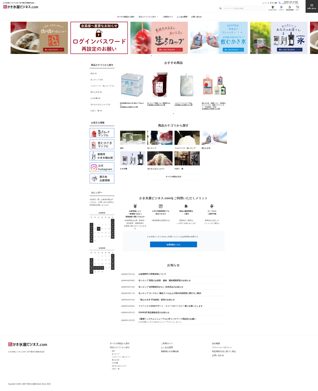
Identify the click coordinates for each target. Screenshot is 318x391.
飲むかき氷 (115, 360)
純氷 (113, 351)
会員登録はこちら (173, 244)
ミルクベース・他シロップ (121, 357)
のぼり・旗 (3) (96, 110)
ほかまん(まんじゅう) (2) (100, 104)
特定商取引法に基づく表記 (224, 351)
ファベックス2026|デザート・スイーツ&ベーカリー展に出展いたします (171, 305)
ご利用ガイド (167, 16)
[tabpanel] (159, 38)
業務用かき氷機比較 (170, 351)
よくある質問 (182, 16)
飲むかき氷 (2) (96, 92)
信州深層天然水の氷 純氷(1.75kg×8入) (132, 104)
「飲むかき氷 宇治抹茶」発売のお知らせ (157, 299)
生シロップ (115, 354)
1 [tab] (173, 113)
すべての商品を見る (173, 176)
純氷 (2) (94, 73)
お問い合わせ (196, 16)
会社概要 (216, 343)
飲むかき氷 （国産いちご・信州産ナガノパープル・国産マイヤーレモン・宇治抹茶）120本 (214, 105)
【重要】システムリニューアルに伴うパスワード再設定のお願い (167, 318)
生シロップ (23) (97, 79)
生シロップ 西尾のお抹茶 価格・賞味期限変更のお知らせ (165, 280)
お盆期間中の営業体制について (152, 273)
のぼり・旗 (115, 369)
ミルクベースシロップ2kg (183, 103)
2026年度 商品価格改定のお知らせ (154, 312)
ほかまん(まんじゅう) (119, 366)
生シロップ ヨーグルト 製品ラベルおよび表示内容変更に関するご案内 (170, 293)
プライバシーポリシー (222, 347)
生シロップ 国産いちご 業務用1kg (158, 103)
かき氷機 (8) (95, 98)
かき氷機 (115, 363)
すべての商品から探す (126, 16)
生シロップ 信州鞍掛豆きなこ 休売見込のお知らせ (161, 286)
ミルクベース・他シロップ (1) (102, 85)
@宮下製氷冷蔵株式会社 (31, 384)
